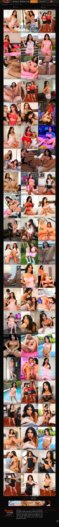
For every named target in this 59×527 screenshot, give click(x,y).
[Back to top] (57, 521)
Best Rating (49, 4)
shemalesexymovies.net (9, 516)
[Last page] (35, 498)
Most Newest (44, 4)
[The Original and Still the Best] (29, 505)
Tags (28, 1)
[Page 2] (32, 498)
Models (33, 1)
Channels (23, 1)
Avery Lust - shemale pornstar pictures (50, 510)
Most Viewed (54, 4)
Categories (16, 1)
